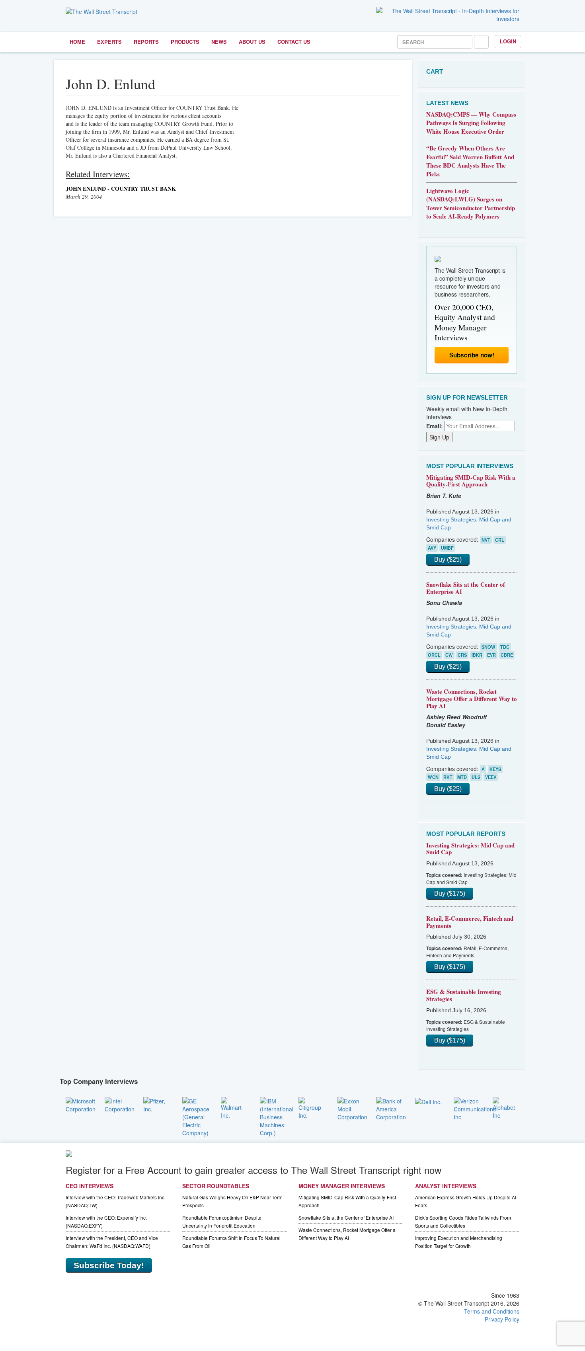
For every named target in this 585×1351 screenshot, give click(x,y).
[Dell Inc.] (428, 1101)
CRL (499, 540)
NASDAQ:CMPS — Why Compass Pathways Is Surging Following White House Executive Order (471, 123)
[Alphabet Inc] (506, 1107)
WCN (433, 777)
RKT (447, 777)
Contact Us (293, 41)
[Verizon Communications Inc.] (475, 1108)
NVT (486, 540)
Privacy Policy (502, 1319)
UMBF (447, 548)
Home (77, 41)
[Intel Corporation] (120, 1104)
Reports (146, 41)
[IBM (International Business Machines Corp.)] (276, 1116)
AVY (432, 548)
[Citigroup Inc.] (312, 1107)
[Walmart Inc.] (234, 1107)
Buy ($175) (449, 893)
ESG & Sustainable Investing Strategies (463, 995)
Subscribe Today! (109, 1265)
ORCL (434, 655)
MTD (462, 777)
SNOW (488, 647)
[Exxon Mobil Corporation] (352, 1108)
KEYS (495, 769)
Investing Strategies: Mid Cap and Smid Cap (470, 849)
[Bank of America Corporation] (391, 1108)
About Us (252, 41)
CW (449, 655)
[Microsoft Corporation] (81, 1104)
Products (185, 41)
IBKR (477, 655)
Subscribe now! (471, 355)
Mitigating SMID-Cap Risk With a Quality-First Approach (470, 481)
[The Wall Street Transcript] (101, 11)
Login (508, 41)
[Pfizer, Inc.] (156, 1104)
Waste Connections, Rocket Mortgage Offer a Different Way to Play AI (471, 698)
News (219, 41)
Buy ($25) (448, 559)
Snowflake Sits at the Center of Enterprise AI (465, 588)
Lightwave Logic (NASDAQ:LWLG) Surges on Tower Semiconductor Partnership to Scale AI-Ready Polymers (470, 203)
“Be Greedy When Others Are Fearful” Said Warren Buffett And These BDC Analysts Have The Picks (470, 161)
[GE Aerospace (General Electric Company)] (195, 1116)
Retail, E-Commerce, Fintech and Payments (469, 922)
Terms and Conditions (491, 1311)
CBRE (507, 655)
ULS (476, 777)
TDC (504, 647)
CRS (462, 655)
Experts (109, 41)
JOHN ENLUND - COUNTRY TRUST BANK (121, 188)
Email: (434, 426)
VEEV (490, 777)
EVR (491, 655)
